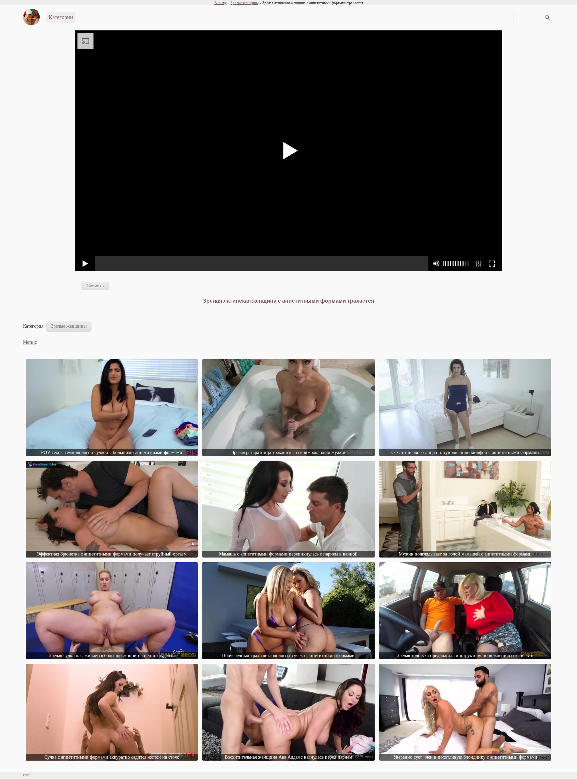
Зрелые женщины (68, 326)
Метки (29, 342)
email (27, 775)
